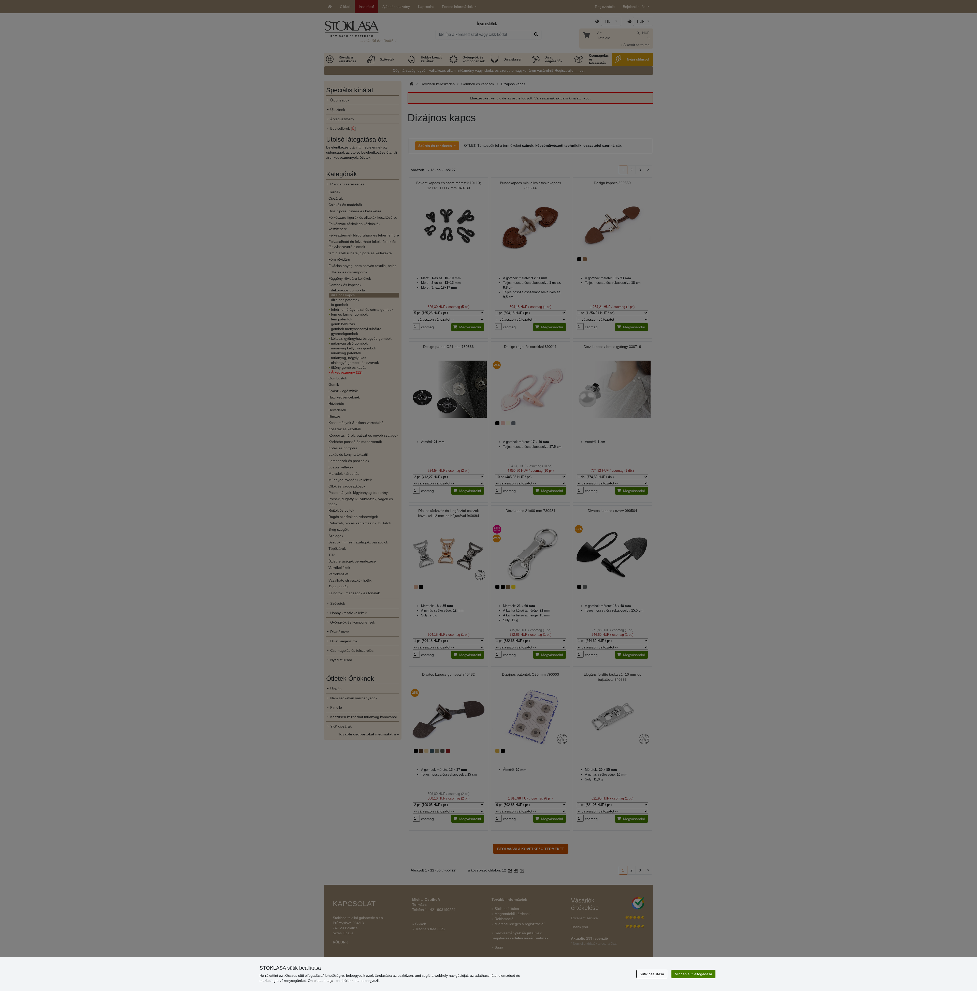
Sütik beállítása (652, 974)
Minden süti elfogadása (693, 974)
